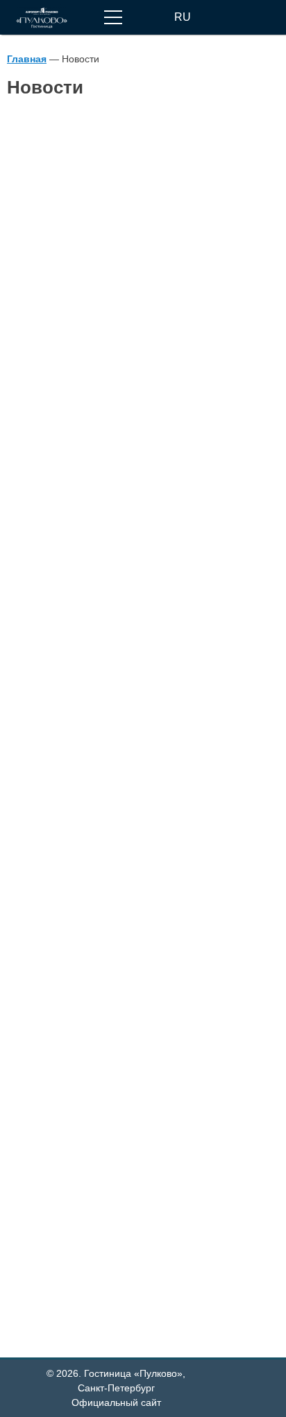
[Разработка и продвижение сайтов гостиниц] (255, 1382)
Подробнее (36, 444)
